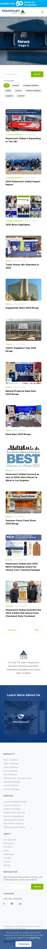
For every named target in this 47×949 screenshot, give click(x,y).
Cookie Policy (34, 938)
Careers (7, 861)
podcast (21, 96)
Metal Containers (11, 767)
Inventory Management (14, 816)
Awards (15, 85)
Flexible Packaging (12, 782)
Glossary (7, 858)
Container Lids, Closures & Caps (17, 778)
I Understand (23, 944)
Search (37, 74)
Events (18, 91)
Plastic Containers (11, 763)
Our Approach (10, 839)
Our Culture (9, 843)
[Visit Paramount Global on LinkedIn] (23, 906)
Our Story (8, 847)
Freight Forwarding (12, 809)
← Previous (11, 630)
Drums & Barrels (11, 771)
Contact (7, 865)
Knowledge (9, 854)
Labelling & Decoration (14, 820)
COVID (8, 91)
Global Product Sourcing (14, 812)
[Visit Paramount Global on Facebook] (7, 906)
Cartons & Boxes (11, 785)
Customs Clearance (12, 805)
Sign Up (37, 886)
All (6, 85)
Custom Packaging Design (15, 801)
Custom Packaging (12, 789)
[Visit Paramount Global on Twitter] (15, 906)
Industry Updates (33, 91)
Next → (38, 630)
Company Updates (31, 85)
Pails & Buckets (10, 774)
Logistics (9, 96)
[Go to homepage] (14, 12)
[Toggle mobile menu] (42, 11)
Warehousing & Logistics (14, 827)
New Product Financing (14, 823)
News (6, 850)
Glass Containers (11, 760)
